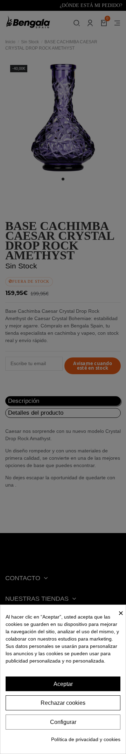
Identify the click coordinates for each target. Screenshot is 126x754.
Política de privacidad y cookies (85, 739)
